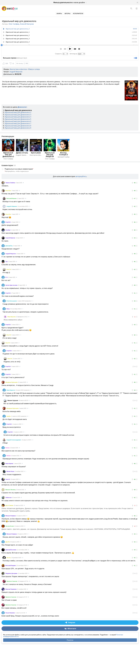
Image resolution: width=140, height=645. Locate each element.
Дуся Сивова (9, 505)
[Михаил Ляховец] (3, 489)
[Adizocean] (3, 497)
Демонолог (22, 107)
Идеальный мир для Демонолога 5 (18, 119)
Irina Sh (8, 269)
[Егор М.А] (3, 222)
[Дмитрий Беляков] (3, 549)
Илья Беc (8, 190)
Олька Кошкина (10, 613)
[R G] (3, 277)
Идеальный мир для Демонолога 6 (18, 121)
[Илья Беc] (3, 190)
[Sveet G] (3, 479)
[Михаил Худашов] (5, 400)
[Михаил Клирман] (3, 515)
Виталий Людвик (10, 565)
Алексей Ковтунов (27, 24)
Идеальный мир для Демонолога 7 (18, 123)
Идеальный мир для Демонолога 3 (18, 115)
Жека (8, 309)
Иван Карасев (10, 390)
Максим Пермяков (11, 589)
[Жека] (4, 308)
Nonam (7, 448)
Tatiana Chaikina (10, 182)
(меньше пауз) (15, 58)
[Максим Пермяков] (3, 589)
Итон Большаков (11, 301)
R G (6, 277)
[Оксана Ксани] (3, 526)
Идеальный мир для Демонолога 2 (18, 112)
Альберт (8, 230)
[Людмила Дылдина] (3, 573)
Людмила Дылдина (11, 573)
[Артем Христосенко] (3, 285)
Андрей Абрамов (11, 206)
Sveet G (7, 479)
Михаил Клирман (10, 516)
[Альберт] (3, 230)
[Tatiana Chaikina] (3, 182)
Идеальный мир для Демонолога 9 (18, 128)
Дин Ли (7, 542)
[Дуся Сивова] (3, 505)
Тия (6, 261)
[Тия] (3, 261)
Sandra (8, 416)
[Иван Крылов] (5, 316)
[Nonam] (3, 447)
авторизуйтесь (81, 176)
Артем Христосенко (11, 285)
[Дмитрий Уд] (3, 245)
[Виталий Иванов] (4, 198)
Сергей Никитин (10, 238)
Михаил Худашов (12, 400)
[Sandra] (4, 416)
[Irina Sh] (4, 269)
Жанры (59, 13)
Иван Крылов (11, 316)
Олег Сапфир (14, 24)
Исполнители (78, 13)
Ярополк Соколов (12, 581)
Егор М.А (8, 222)
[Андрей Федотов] (3, 253)
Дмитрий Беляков (11, 550)
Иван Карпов (9, 463)
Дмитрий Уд (9, 246)
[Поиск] (131, 8)
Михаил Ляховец (10, 489)
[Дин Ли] (3, 541)
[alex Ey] (4, 557)
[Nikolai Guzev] (4, 471)
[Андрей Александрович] (4, 439)
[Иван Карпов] (3, 463)
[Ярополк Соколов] (4, 581)
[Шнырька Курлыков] (3, 382)
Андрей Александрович (13, 440)
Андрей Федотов (10, 253)
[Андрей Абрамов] (4, 206)
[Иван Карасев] (4, 390)
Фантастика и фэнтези (18, 69)
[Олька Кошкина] (3, 612)
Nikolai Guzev (10, 471)
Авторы (67, 13)
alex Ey (8, 557)
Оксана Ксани (9, 526)
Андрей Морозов (16, 72)
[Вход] (136, 8)
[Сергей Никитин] (3, 237)
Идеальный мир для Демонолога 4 (18, 117)
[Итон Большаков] (4, 301)
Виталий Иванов (11, 198)
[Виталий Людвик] (3, 565)
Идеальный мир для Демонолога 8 (18, 126)
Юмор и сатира (34, 69)
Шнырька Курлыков (11, 382)
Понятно (70, 640)
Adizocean (8, 497)
